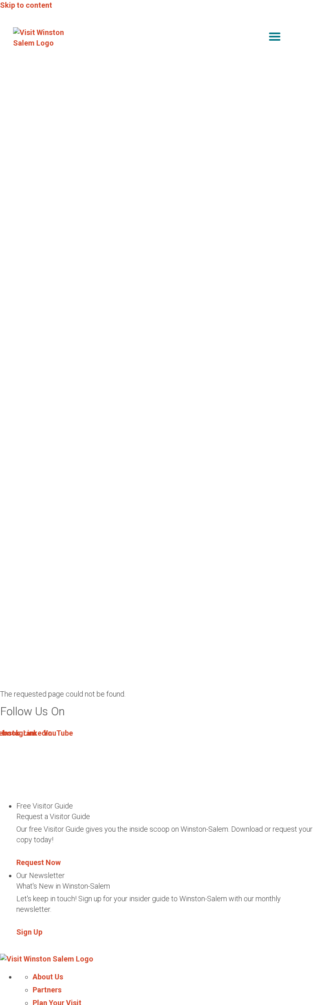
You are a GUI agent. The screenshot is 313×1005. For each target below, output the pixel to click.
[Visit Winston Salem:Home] (41, 37)
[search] (257, 38)
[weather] (294, 38)
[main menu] (274, 38)
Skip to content (26, 5)
